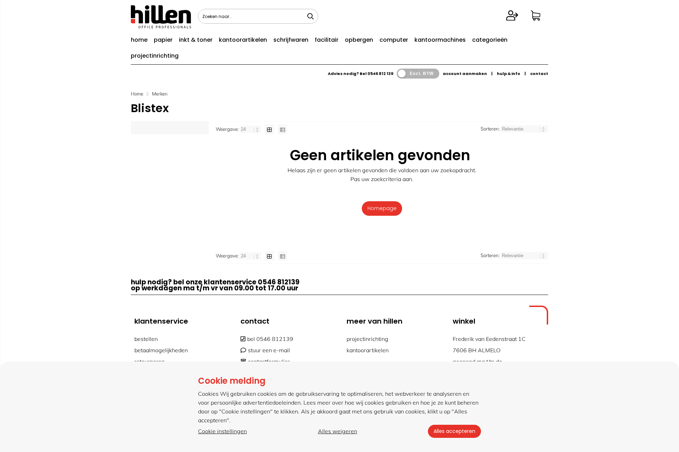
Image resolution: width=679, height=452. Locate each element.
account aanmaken (465, 73)
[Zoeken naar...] (310, 16)
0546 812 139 (380, 73)
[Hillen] (161, 26)
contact (539, 73)
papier (163, 40)
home (139, 40)
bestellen (146, 338)
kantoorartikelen (243, 40)
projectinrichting (155, 56)
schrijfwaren (290, 40)
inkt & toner (196, 40)
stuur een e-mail (269, 350)
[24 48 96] (251, 129)
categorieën (489, 40)
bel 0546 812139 (270, 338)
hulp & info (508, 73)
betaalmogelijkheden (161, 350)
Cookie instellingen (222, 431)
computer (393, 40)
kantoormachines (440, 40)
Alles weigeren (337, 431)
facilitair (326, 40)
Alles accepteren (454, 431)
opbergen (359, 40)
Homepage (381, 208)
